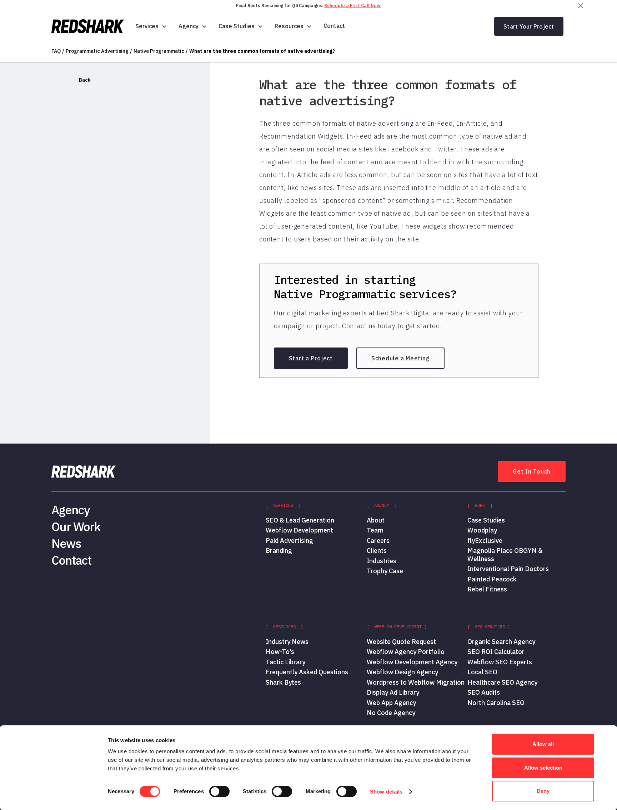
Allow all (543, 744)
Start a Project (311, 358)
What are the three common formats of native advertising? (262, 51)
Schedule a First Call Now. (352, 5)
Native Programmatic (159, 51)
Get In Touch (532, 471)
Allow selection (543, 768)
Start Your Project (528, 26)
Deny (543, 791)
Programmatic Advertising (97, 51)
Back (85, 80)
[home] (87, 26)
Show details (386, 792)
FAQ (56, 51)
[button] (151, 26)
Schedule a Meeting (400, 358)
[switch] (219, 791)
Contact (334, 25)
